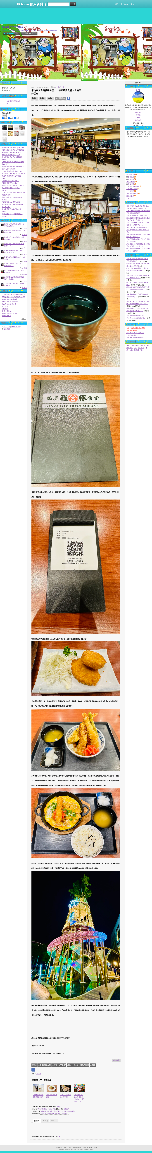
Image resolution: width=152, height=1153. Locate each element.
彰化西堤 (5, 306)
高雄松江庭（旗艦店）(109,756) (13, 148)
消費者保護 (67, 1147)
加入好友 (138, 120)
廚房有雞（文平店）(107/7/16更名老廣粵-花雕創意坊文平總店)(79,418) (13, 176)
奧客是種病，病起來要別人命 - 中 (13, 297)
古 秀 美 (24, 228)
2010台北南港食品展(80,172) (11, 171)
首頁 (2, 79)
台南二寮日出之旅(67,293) (11, 202)
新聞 (116, 4)
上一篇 (57, 87)
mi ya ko (24, 274)
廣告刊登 (59, 1147)
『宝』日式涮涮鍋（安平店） (65, 1096)
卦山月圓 (5, 309)
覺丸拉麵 (141, 348)
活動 (7, 79)
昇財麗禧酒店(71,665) (9, 183)
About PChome (88, 1147)
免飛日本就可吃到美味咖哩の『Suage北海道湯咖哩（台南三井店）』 (137, 229)
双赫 (128, 345)
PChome (125, 4)
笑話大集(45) (130, 174)
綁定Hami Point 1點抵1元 (135, 333)
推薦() (45, 1121)
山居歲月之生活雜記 (12, 27)
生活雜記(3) (130, 191)
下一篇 (62, 87)
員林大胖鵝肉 (6, 316)
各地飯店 (131, 177)
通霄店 (136, 350)
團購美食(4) (130, 196)
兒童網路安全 (76, 1147)
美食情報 (131, 184)
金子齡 (38, 1074)
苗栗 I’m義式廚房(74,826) (10, 181)
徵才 (95, 1147)
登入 (132, 4)
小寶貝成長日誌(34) (133, 186)
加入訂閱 (6, 329)
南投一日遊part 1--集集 (9, 313)
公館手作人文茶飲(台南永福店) (38, 1096)
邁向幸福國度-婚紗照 (9, 304)
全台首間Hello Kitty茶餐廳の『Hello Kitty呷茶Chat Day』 (79, 1098)
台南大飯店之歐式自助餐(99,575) (13, 150)
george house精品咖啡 (9, 299)
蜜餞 (141, 350)
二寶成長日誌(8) (132, 189)
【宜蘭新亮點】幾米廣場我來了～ (13, 294)
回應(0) (36, 1121)
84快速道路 (135, 345)
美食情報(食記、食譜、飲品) (47, 1109)
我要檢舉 (116, 1060)
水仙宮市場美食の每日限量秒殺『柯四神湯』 (54, 1113)
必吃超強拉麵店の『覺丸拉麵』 (137, 215)
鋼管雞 (142, 345)
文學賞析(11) (130, 182)
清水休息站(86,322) (8, 169)
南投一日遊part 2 (7, 311)
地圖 (138, 117)
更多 (128, 198)
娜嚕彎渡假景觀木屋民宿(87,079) (13, 166)
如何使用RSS (15, 327)
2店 (135, 348)
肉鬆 (131, 350)
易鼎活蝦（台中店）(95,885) (11, 152)
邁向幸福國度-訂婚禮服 (10, 301)
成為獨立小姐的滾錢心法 (134, 337)
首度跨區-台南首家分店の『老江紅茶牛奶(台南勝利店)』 (58, 1111)
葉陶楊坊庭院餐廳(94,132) (11, 155)
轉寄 (58, 1106)
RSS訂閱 (6, 327)
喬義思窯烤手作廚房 (51, 1096)
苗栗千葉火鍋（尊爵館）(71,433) (13, 185)
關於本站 (138, 112)
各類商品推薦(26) (132, 193)
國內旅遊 (131, 179)
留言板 (138, 115)
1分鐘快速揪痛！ (132, 335)
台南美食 (66, 1109)
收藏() (53, 1121)
